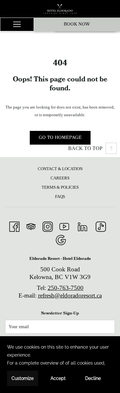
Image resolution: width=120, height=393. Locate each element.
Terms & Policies (60, 187)
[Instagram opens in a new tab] (48, 226)
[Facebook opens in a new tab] (14, 226)
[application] (60, 364)
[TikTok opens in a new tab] (101, 226)
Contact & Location (60, 168)
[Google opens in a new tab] (61, 239)
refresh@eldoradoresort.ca (70, 295)
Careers (60, 178)
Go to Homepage (60, 137)
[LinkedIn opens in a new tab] (82, 226)
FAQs (60, 196)
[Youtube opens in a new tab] (64, 226)
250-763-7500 (66, 287)
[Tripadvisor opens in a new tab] (31, 226)
